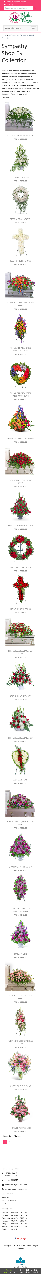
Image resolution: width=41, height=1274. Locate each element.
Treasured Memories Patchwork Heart (20, 394)
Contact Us (6, 1203)
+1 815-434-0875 (11, 1180)
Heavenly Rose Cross (20, 609)
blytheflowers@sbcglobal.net (16, 1185)
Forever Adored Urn (20, 1128)
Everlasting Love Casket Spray (20, 481)
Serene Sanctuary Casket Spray (20, 652)
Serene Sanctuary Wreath (20, 567)
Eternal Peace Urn (20, 177)
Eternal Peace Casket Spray (20, 135)
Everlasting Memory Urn (20, 525)
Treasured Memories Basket (20, 438)
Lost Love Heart (20, 780)
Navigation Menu (13, 28)
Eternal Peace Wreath (20, 219)
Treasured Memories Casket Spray (20, 304)
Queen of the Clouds (20, 1086)
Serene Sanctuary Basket (20, 738)
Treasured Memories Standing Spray (20, 349)
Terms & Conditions (9, 1200)
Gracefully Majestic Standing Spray (20, 910)
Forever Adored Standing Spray (20, 1042)
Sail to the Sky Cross (20, 261)
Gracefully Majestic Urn (20, 867)
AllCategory (13, 35)
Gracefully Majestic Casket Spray (20, 823)
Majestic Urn (20, 954)
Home (4, 35)
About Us (5, 1198)
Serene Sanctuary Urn (20, 696)
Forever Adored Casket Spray (20, 997)
